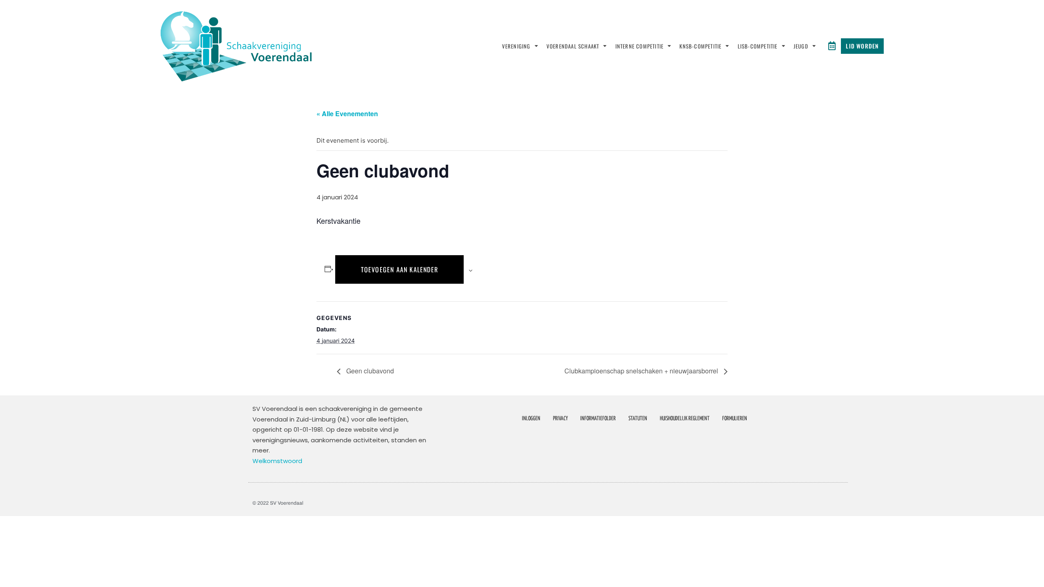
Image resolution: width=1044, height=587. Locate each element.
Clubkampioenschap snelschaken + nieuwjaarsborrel (642, 370)
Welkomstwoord (277, 461)
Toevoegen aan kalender (399, 269)
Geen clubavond (369, 370)
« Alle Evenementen (347, 113)
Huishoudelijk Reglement (685, 418)
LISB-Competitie (758, 46)
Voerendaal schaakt (572, 46)
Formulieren (734, 418)
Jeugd (801, 46)
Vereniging (516, 46)
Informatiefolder (598, 418)
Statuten (637, 418)
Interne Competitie (639, 46)
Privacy (560, 418)
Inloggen (531, 418)
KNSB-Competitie (700, 46)
